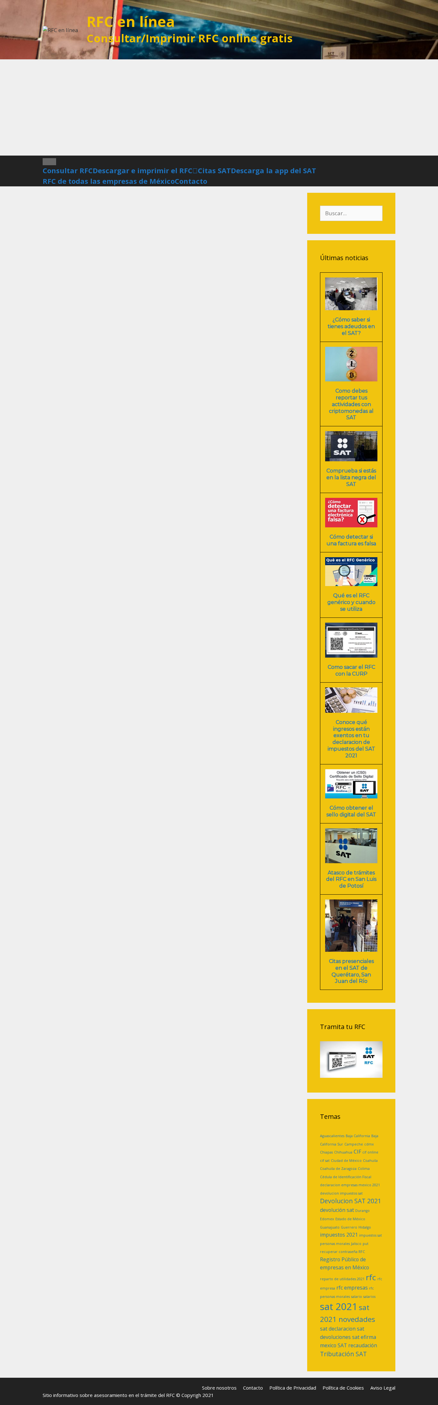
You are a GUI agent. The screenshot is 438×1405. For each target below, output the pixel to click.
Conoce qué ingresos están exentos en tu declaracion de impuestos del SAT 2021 (351, 739)
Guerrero (349, 1227)
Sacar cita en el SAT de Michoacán (104, 264)
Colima (364, 1168)
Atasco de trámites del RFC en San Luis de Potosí (351, 879)
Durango (362, 1210)
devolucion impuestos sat (341, 1193)
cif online (370, 1152)
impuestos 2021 (339, 1234)
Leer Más (124, 436)
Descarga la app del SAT (273, 170)
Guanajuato (330, 1227)
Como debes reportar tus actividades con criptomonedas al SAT (351, 404)
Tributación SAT (343, 1354)
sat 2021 (339, 1306)
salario (356, 1296)
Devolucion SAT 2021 (350, 1200)
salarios (369, 1296)
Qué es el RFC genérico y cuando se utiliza (351, 602)
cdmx (369, 1144)
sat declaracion (338, 1328)
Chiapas (326, 1152)
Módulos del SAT (81, 453)
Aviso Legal (382, 1387)
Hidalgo (364, 1227)
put (365, 1243)
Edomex (327, 1219)
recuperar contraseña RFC (342, 1251)
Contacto (191, 181)
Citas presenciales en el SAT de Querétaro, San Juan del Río (351, 971)
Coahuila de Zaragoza (338, 1168)
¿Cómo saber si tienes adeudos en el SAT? (351, 326)
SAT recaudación (357, 1345)
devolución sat (337, 1209)
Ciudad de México (346, 1160)
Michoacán (74, 460)
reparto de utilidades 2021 (342, 1279)
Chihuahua (343, 1152)
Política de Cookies (343, 1387)
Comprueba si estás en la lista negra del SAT (351, 477)
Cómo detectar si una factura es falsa (351, 540)
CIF (357, 1151)
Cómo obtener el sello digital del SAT (351, 811)
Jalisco (356, 1243)
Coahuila (370, 1160)
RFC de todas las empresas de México (109, 181)
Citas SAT (214, 170)
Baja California (358, 1136)
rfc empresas (352, 1287)
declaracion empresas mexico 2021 (350, 1185)
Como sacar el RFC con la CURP (351, 670)
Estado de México (350, 1219)
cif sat (325, 1160)
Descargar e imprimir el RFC (142, 170)
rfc (371, 1277)
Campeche (353, 1144)
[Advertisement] (219, 107)
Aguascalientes (332, 1136)
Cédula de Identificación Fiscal (345, 1177)
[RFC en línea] (60, 29)
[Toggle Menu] (49, 161)
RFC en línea (131, 21)
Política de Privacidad (292, 1387)
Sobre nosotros (219, 1387)
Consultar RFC (68, 170)
